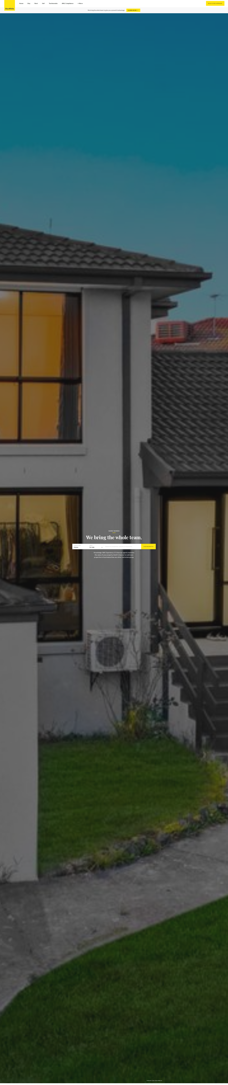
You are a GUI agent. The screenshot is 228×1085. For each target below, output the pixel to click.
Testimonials (53, 3)
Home (21, 3)
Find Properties (148, 546)
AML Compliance (67, 3)
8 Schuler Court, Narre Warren (154, 1080)
